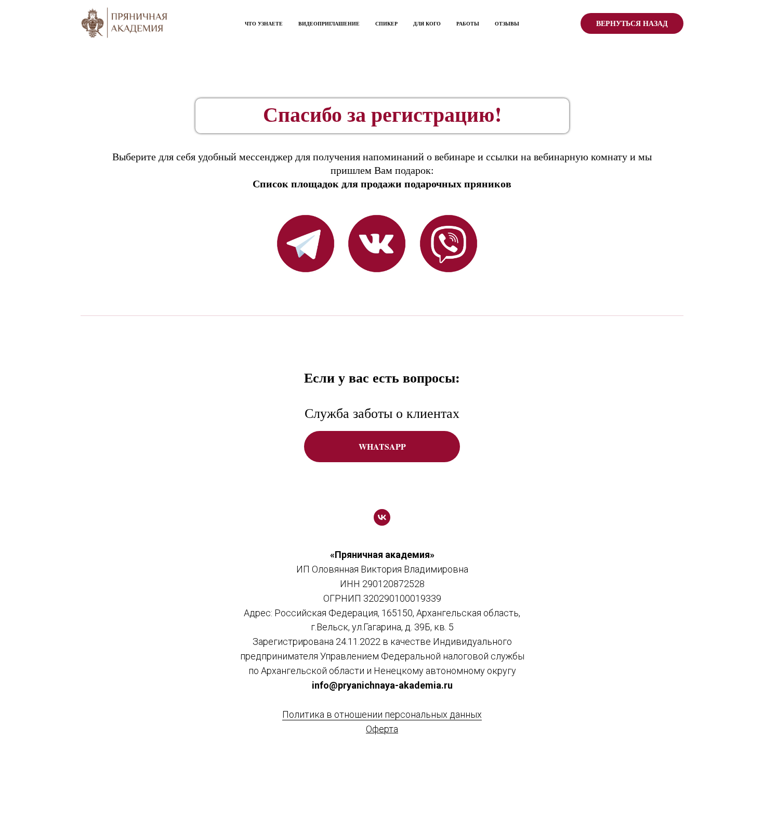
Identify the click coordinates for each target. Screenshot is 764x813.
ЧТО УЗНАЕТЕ (264, 23)
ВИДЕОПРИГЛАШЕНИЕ (329, 23)
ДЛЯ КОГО (427, 23)
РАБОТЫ (467, 23)
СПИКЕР (386, 23)
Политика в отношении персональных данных (382, 714)
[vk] (382, 517)
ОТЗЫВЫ (507, 23)
